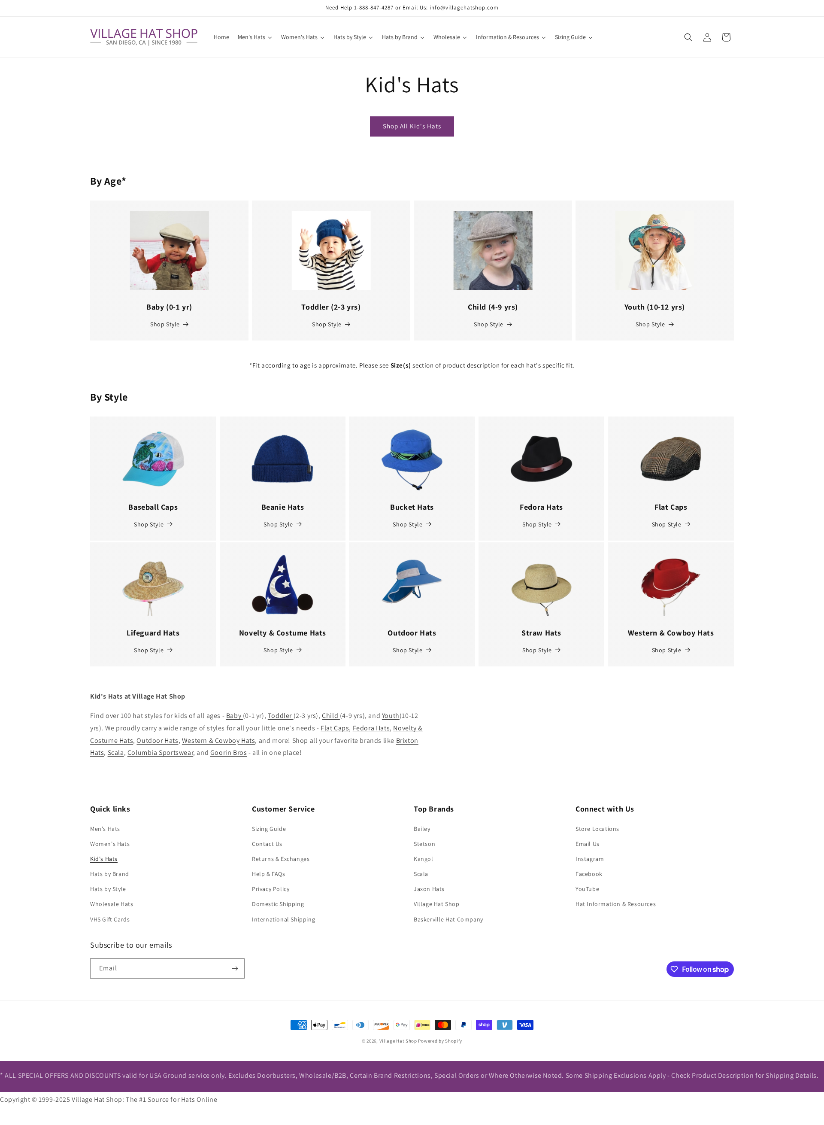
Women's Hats (110, 844)
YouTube (587, 889)
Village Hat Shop (437, 904)
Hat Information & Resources (616, 904)
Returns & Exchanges (280, 859)
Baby (234, 715)
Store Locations (597, 829)
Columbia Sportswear (160, 752)
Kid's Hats (104, 859)
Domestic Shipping (278, 904)
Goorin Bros (228, 752)
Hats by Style (108, 889)
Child (331, 715)
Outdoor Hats (157, 740)
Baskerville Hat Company (448, 919)
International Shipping (283, 919)
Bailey (422, 829)
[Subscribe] (234, 968)
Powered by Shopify (440, 1041)
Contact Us (267, 844)
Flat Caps (335, 728)
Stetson (424, 844)
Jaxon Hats (429, 889)
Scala (116, 752)
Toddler (281, 715)
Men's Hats (105, 829)
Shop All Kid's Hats (412, 126)
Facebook (589, 874)
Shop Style (165, 324)
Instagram (590, 859)
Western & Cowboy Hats (218, 740)
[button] (688, 37)
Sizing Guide (269, 829)
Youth (391, 715)
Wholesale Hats (111, 904)
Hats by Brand (109, 874)
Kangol (423, 859)
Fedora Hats (371, 728)
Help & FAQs (268, 874)
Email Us (588, 844)
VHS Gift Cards (110, 919)
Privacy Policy (270, 889)
